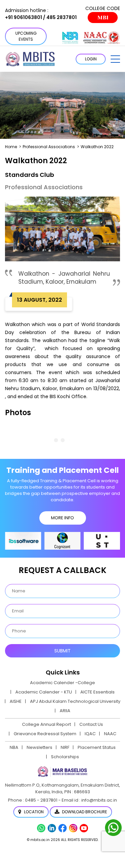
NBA (14, 747)
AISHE (16, 701)
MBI (102, 17)
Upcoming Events (26, 36)
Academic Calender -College (62, 682)
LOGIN (91, 59)
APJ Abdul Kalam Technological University (75, 701)
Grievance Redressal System (45, 734)
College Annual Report (46, 724)
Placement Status (97, 747)
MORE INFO (62, 518)
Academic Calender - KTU (43, 692)
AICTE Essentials (97, 692)
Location (33, 812)
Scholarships (65, 757)
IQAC (90, 734)
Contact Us (91, 724)
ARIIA (65, 710)
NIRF (65, 747)
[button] (115, 59)
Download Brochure (84, 812)
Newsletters (39, 747)
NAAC (110, 734)
